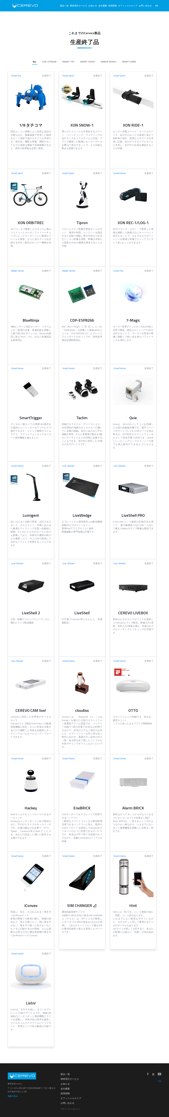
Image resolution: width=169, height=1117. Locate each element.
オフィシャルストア (127, 5)
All (34, 61)
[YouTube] (159, 1074)
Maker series (108, 61)
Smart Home (129, 61)
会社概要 (102, 5)
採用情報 (112, 5)
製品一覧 (64, 5)
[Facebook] (148, 1074)
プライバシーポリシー (70, 1109)
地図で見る (13, 1095)
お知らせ (92, 5)
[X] (153, 1074)
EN (156, 5)
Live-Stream (49, 61)
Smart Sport (87, 61)
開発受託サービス (78, 5)
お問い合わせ (145, 5)
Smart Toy (68, 61)
